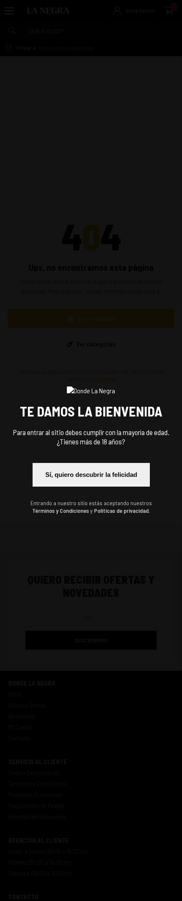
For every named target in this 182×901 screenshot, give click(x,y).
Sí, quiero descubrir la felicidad (91, 474)
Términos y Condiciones (60, 510)
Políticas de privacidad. (122, 510)
